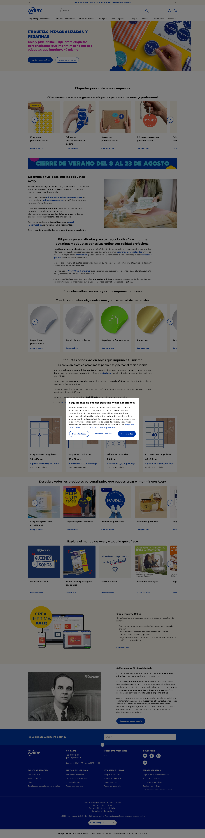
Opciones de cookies (103, 434)
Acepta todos (127, 434)
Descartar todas (79, 434)
